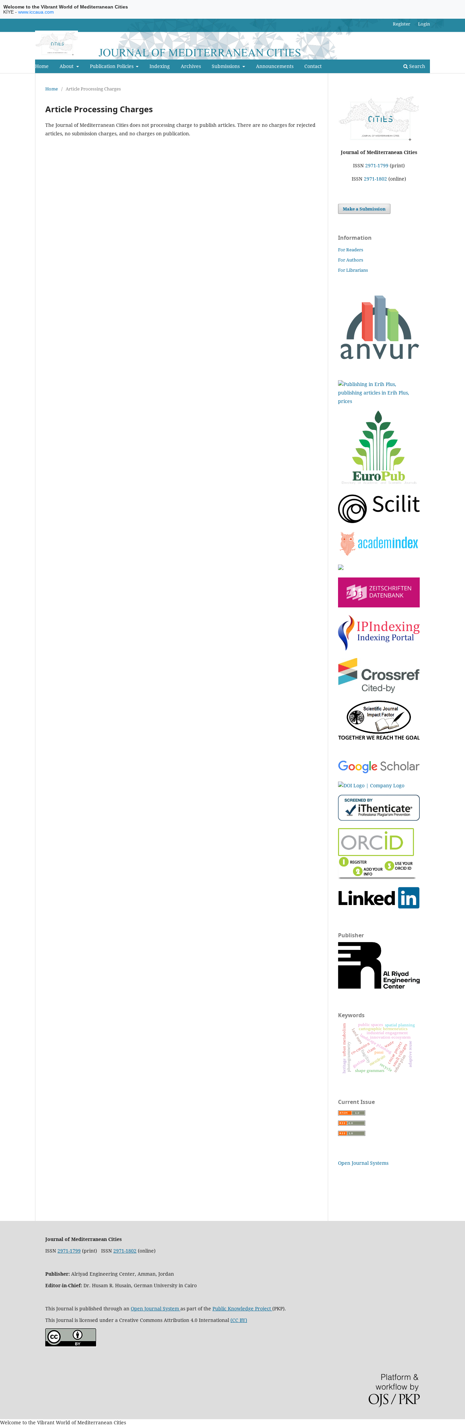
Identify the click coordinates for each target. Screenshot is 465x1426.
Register (401, 24)
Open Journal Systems (363, 1163)
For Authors (350, 260)
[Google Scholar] (379, 772)
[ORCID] (377, 877)
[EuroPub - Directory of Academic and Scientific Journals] (379, 485)
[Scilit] (379, 521)
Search (416, 66)
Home (42, 66)
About (67, 66)
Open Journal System (155, 1308)
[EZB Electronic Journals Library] (340, 568)
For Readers (350, 250)
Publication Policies (112, 66)
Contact (313, 66)
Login (424, 24)
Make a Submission (364, 209)
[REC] (379, 987)
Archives (191, 66)
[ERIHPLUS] (379, 401)
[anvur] (379, 357)
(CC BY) (238, 1320)
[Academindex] (379, 555)
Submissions (226, 66)
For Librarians (353, 270)
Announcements (274, 66)
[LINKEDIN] (379, 907)
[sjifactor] (379, 738)
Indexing (159, 66)
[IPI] (379, 648)
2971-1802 (375, 178)
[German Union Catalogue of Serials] (379, 605)
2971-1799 (376, 165)
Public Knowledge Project (242, 1308)
